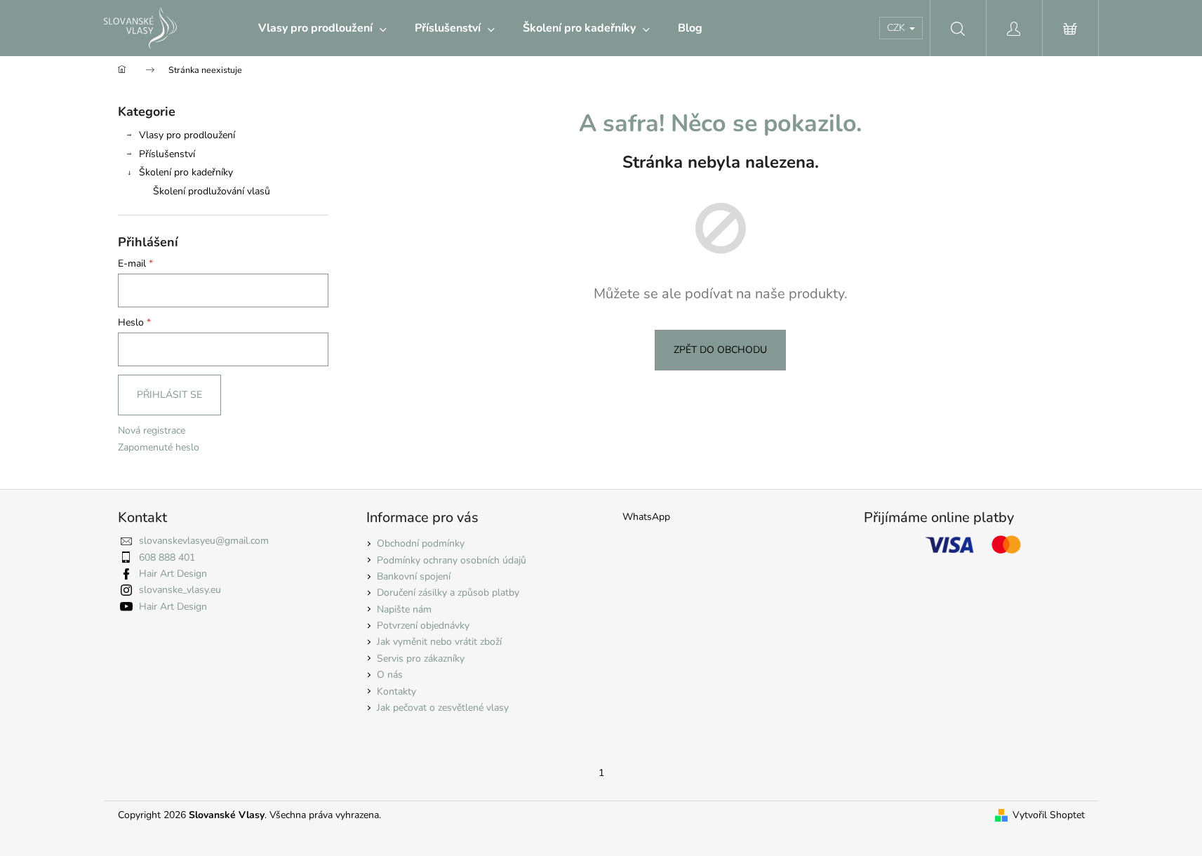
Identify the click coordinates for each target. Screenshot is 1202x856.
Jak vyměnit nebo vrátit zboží (439, 641)
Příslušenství (167, 154)
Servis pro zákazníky (421, 658)
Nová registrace (151, 430)
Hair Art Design (173, 573)
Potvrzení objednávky (423, 625)
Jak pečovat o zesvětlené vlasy (443, 707)
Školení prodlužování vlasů (211, 191)
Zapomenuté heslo (158, 447)
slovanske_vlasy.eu (180, 589)
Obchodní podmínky (421, 543)
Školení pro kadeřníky (186, 172)
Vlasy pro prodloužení (187, 135)
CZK (897, 27)
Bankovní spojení (413, 576)
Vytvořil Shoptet (1049, 815)
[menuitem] (322, 28)
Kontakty (396, 691)
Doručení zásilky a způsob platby (448, 592)
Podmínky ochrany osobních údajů (451, 560)
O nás (390, 674)
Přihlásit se (169, 394)
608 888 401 (167, 557)
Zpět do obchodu (720, 349)
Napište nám (404, 609)
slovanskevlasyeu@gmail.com (204, 540)
